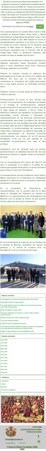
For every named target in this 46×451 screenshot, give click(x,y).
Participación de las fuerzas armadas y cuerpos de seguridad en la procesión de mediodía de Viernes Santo (22, 327)
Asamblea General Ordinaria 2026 (12, 302)
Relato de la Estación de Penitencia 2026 (15, 318)
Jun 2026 (4, 343)
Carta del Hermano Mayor (10, 320)
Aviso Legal (37, 427)
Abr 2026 (4, 346)
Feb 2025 (4, 372)
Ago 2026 (4, 340)
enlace (31, 26)
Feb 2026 (4, 352)
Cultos (3, 384)
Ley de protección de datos (31, 429)
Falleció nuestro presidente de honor (13, 323)
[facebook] (38, 436)
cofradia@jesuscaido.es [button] (14, 439)
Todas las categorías (8, 390)
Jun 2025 (4, 363)
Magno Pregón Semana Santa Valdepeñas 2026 (17, 331)
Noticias (4, 387)
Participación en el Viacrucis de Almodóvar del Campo (19, 299)
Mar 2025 (4, 369)
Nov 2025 (4, 357)
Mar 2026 (4, 349)
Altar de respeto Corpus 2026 (11, 310)
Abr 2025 (4, 366)
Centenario (5, 381)
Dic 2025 (4, 355)
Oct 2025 (4, 360)
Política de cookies (34, 432)
